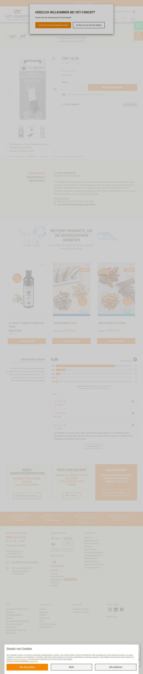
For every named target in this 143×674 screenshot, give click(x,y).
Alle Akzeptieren (27, 667)
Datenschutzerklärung (20, 659)
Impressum (34, 661)
